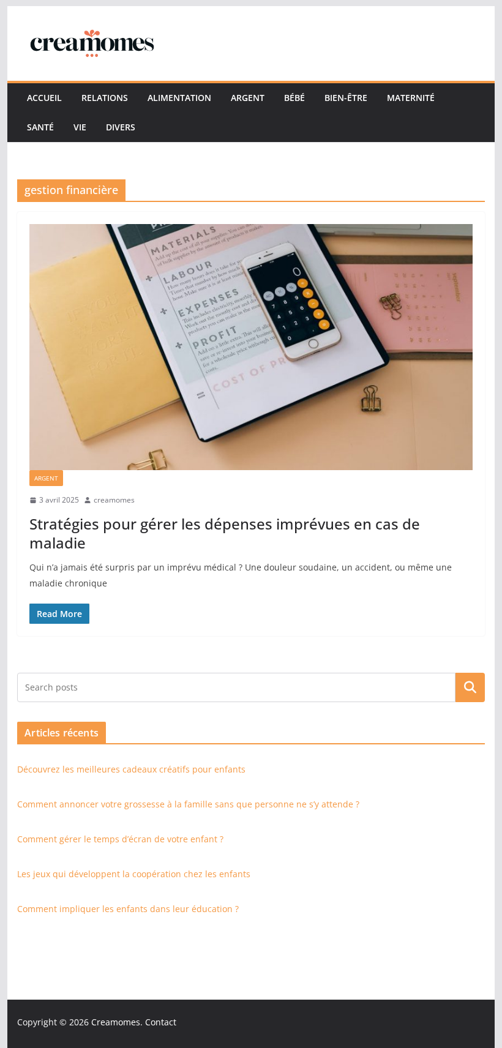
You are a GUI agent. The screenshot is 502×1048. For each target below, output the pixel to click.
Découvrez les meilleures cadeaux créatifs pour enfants (131, 769)
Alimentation (179, 97)
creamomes (114, 500)
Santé (40, 127)
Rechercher (470, 687)
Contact (160, 1022)
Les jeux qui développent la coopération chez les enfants (133, 874)
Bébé (294, 97)
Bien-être (345, 97)
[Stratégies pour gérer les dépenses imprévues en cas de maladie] (250, 347)
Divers (120, 127)
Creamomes (115, 1022)
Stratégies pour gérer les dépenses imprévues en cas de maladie (224, 533)
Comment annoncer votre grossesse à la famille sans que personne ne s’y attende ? (188, 804)
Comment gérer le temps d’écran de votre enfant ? (120, 839)
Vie (79, 127)
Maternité (411, 97)
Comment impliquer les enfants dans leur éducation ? (128, 909)
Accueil (44, 97)
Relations (104, 97)
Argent (247, 97)
